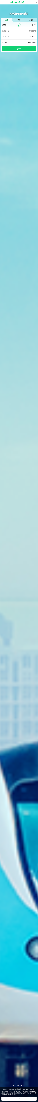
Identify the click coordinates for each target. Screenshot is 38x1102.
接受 (19, 1099)
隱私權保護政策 (12, 1094)
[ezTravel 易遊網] (19, 2)
